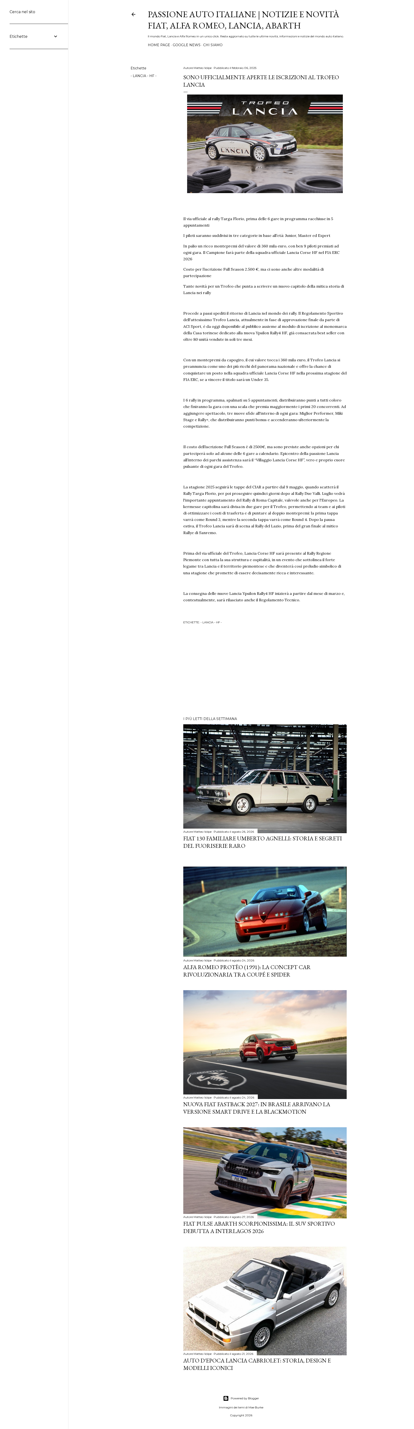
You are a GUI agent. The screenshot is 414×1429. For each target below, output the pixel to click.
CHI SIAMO (213, 45)
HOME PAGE (159, 45)
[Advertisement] (265, 671)
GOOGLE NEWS (187, 45)
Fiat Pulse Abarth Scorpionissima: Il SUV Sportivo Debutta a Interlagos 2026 (259, 1227)
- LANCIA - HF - (143, 76)
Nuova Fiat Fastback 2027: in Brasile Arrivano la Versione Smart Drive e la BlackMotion (256, 1107)
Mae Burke (255, 1407)
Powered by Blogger (245, 1398)
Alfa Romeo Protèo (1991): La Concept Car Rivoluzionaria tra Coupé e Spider (247, 970)
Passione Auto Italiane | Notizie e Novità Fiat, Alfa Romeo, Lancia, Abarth (243, 20)
